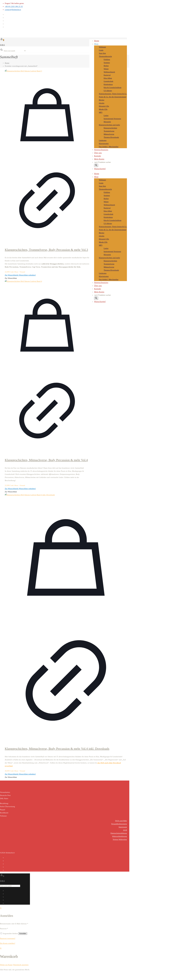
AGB (125, 830)
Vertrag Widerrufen (120, 839)
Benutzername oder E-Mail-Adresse (14, 924)
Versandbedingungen (119, 824)
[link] (25, 51)
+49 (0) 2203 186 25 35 (14, 6)
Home (7, 63)
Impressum (123, 827)
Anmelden (22, 933)
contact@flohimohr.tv (13, 10)
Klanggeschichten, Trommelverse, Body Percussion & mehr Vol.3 (46, 249)
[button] (20, 275)
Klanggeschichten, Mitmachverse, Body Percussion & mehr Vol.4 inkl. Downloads (57, 748)
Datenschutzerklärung (119, 833)
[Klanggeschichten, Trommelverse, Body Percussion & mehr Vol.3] (47, 71)
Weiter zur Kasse (6, 965)
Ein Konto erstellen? (7, 943)
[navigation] (88, 956)
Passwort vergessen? (7, 938)
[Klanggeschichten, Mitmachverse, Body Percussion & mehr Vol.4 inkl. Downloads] (66, 494)
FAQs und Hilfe (121, 821)
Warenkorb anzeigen (20, 965)
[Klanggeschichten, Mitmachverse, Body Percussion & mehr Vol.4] (47, 281)
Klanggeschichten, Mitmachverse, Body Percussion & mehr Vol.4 (46, 460)
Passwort (4, 929)
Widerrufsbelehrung (119, 836)
